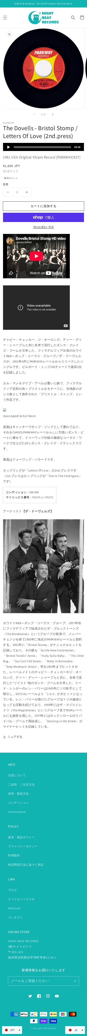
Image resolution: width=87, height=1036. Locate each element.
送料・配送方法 (18, 793)
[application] (43, 147)
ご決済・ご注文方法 (21, 784)
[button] (5, 17)
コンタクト (15, 917)
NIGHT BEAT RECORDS (47, 1028)
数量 (5, 184)
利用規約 (14, 855)
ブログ (12, 890)
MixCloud (14, 908)
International (17, 812)
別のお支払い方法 (43, 226)
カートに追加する (43, 206)
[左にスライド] (34, 114)
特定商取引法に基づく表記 (26, 864)
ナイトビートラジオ (21, 899)
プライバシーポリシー (23, 846)
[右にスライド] (52, 114)
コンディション (18, 802)
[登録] (74, 980)
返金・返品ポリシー (21, 837)
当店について (17, 775)
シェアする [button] (15, 737)
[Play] (8, 147)
